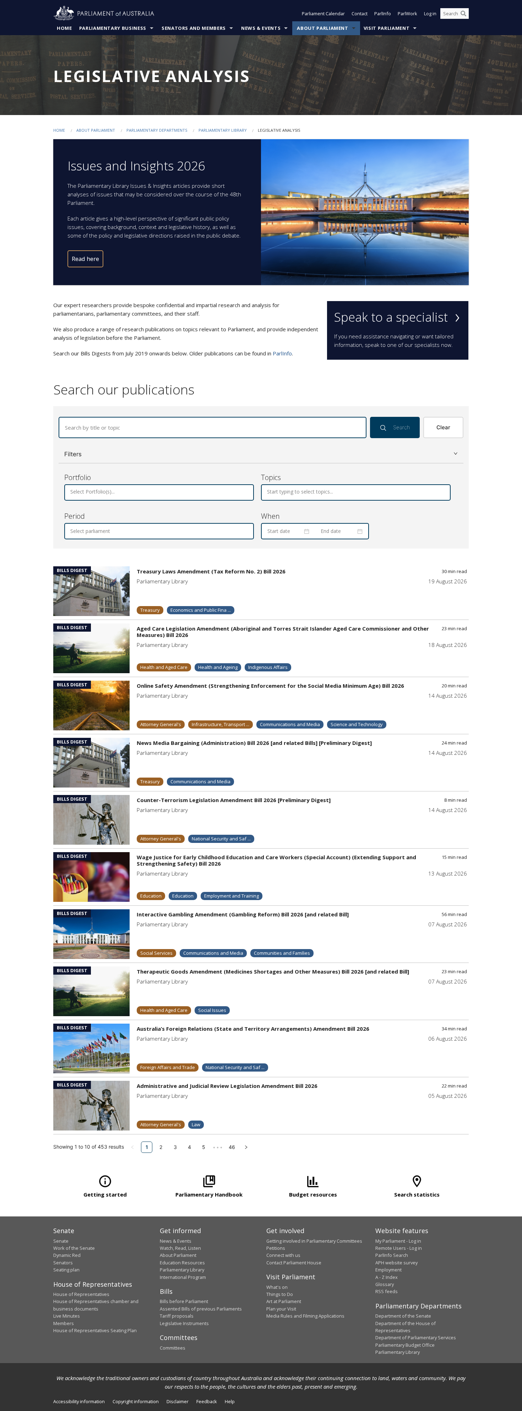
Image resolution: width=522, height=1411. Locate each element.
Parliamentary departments (156, 130)
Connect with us (283, 1255)
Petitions (275, 1248)
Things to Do (279, 1294)
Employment (388, 1269)
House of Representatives (81, 1294)
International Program (183, 1277)
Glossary (384, 1284)
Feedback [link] (206, 1401)
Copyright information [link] (136, 1401)
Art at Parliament (283, 1301)
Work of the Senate (74, 1248)
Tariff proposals (177, 1316)
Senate (61, 1241)
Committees (172, 1348)
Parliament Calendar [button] (323, 13)
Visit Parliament (386, 28)
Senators (63, 1262)
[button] (261, 454)
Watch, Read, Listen (180, 1248)
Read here (85, 259)
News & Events (261, 28)
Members (63, 1323)
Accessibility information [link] (79, 1401)
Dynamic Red (67, 1255)
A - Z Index (386, 1277)
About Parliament (322, 28)
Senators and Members (194, 28)
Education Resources (182, 1262)
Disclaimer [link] (178, 1401)
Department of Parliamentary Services (415, 1337)
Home (64, 28)
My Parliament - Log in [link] (398, 1241)
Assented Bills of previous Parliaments (201, 1309)
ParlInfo (382, 13)
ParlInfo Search (391, 1255)
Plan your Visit (281, 1309)
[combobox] (71, 491)
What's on (277, 1287)
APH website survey (396, 1262)
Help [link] (230, 1401)
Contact (360, 13)
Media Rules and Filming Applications (305, 1316)
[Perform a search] (463, 13)
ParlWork (407, 13)
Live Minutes (66, 1316)
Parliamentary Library (223, 130)
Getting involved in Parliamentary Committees (314, 1241)
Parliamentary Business (112, 28)
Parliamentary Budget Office (405, 1345)
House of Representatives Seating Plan (95, 1330)
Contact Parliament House (293, 1262)
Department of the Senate (403, 1316)
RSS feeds (386, 1291)
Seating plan (66, 1269)
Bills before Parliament (184, 1301)
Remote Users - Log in (398, 1248)
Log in (430, 13)
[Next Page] (246, 1147)
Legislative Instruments (184, 1323)
